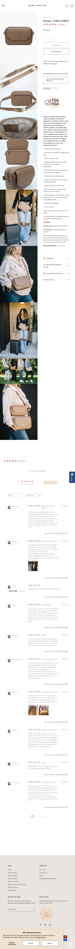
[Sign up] (35, 909)
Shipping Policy (13, 875)
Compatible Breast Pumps (48, 878)
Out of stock (56, 45)
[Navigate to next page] (47, 816)
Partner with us (13, 887)
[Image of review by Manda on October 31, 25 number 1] (33, 566)
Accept (30, 943)
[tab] (48, 88)
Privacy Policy (12, 878)
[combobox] (15, 495)
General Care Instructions (54, 273)
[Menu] (3, 6)
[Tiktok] (50, 924)
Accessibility (12, 890)
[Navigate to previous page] (28, 816)
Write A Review (50, 482)
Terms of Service (13, 881)
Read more (36, 527)
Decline (49, 943)
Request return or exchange (17, 884)
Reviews (55, 88)
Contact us (43, 873)
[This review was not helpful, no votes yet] (66, 533)
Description (47, 88)
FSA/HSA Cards (48, 280)
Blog (40, 875)
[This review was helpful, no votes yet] (62, 533)
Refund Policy (12, 873)
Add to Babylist (56, 51)
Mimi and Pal (47, 18)
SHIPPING (49, 258)
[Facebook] (40, 924)
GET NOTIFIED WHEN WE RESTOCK (55, 80)
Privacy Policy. (41, 937)
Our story (42, 870)
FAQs (9, 870)
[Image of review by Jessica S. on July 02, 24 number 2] (44, 710)
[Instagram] (45, 924)
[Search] (67, 6)
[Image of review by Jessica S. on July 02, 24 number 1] (33, 710)
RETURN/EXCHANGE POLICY (52, 266)
